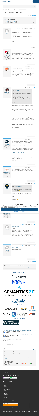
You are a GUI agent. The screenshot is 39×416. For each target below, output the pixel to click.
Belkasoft (23, 155)
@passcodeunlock (19, 186)
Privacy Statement (22, 211)
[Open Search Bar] (32, 1)
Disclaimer (34, 411)
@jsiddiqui (17, 90)
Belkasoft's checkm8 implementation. (20, 152)
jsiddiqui (7, 33)
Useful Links (6, 394)
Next (33, 15)
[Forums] (3, 9)
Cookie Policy (17, 411)
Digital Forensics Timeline (8, 395)
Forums (5, 383)
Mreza (10, 19)
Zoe (4, 332)
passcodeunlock (7, 71)
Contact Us (5, 393)
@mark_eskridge (15, 226)
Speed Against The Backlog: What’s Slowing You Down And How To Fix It (15, 338)
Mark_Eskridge (7, 55)
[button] (37, 204)
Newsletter (5, 386)
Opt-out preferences (16, 211)
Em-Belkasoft (7, 144)
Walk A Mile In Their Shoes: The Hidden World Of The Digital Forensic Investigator (17, 330)
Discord (5, 385)
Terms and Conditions (7, 411)
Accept (19, 209)
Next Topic (32, 267)
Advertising (5, 390)
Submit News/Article (7, 389)
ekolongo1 (14, 355)
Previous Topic (26, 267)
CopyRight (7, 92)
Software (5, 397)
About (5, 391)
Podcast (5, 387)
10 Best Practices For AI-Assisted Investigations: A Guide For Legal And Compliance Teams (19, 334)
